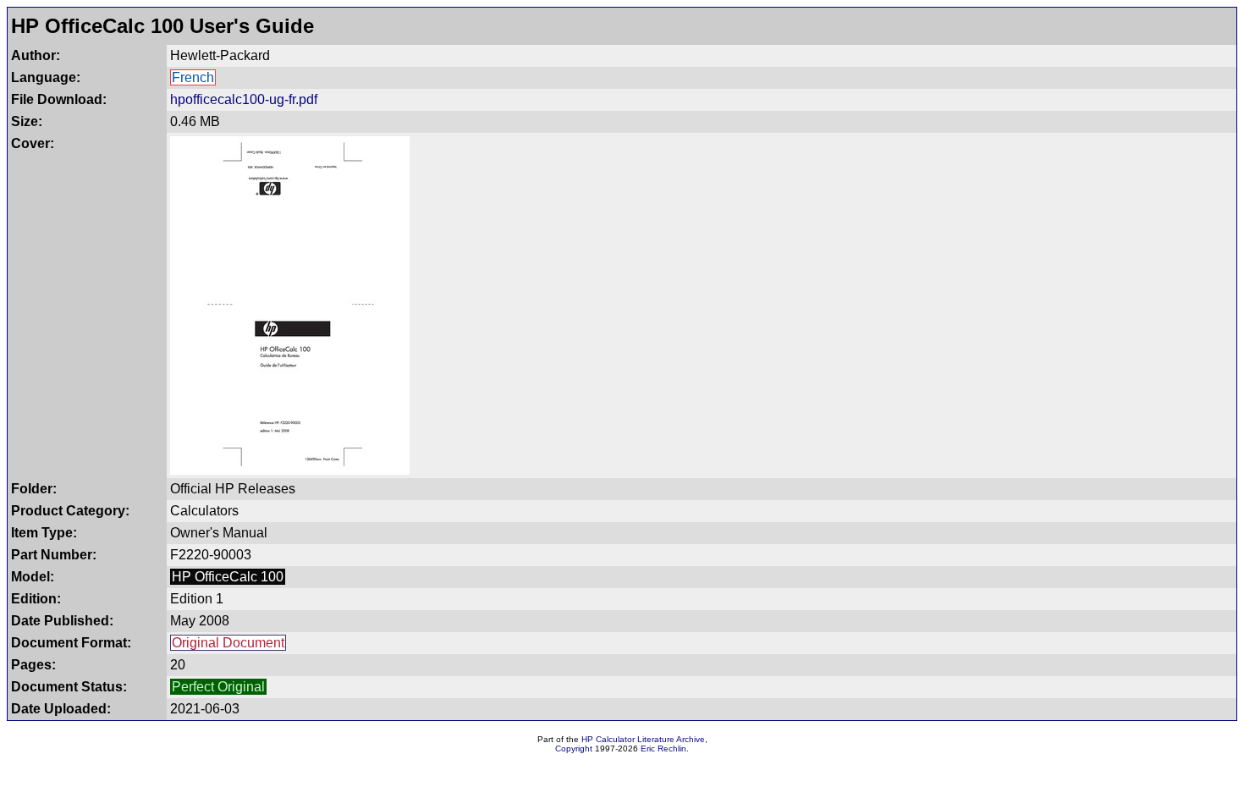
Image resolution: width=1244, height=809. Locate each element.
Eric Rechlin (663, 748)
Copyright (573, 748)
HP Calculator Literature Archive (643, 739)
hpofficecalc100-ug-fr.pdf (243, 99)
